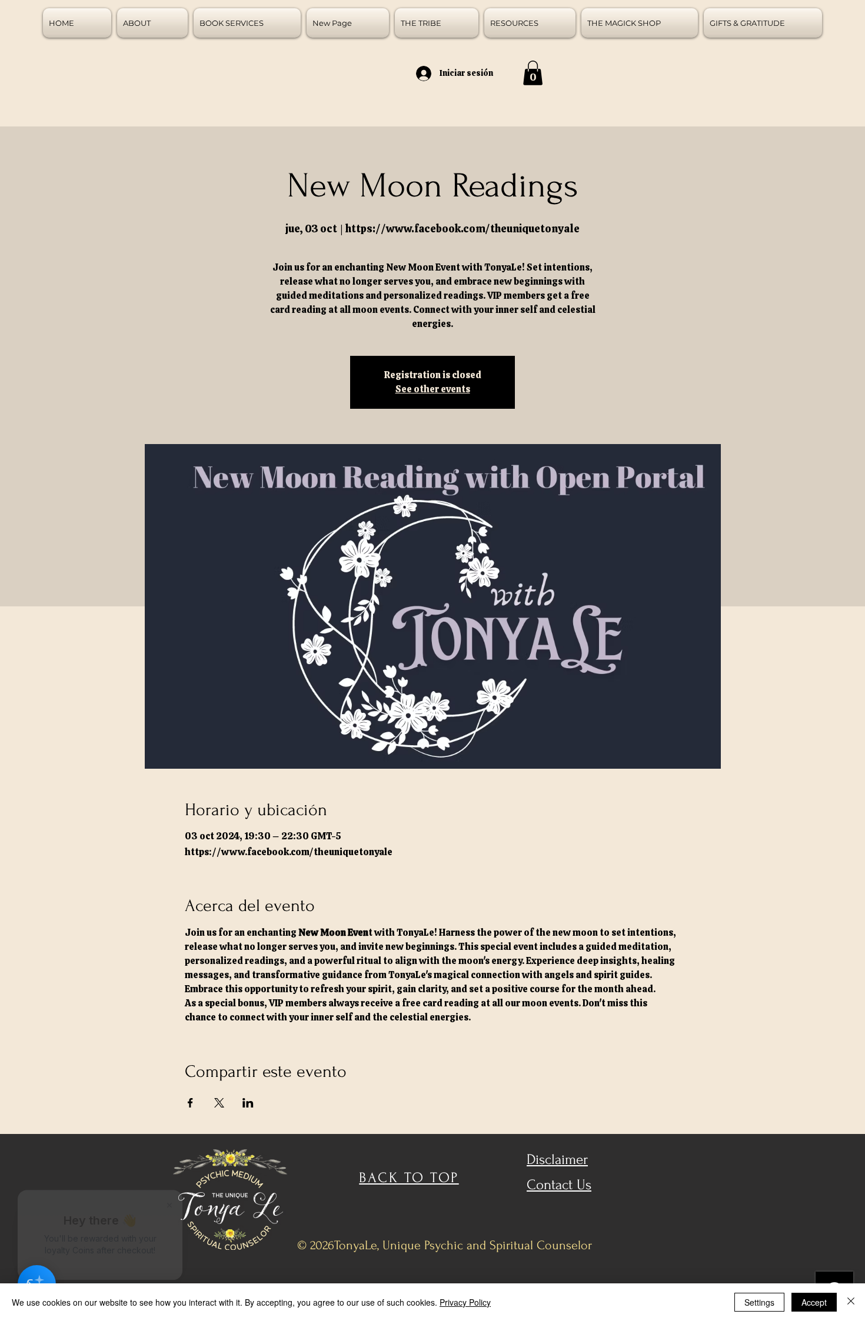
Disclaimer (557, 1159)
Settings (759, 1302)
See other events (432, 389)
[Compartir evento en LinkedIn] (248, 1102)
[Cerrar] (851, 1302)
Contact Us (559, 1185)
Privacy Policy (465, 1302)
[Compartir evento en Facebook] (190, 1102)
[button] (533, 73)
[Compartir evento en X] (219, 1102)
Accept (814, 1302)
